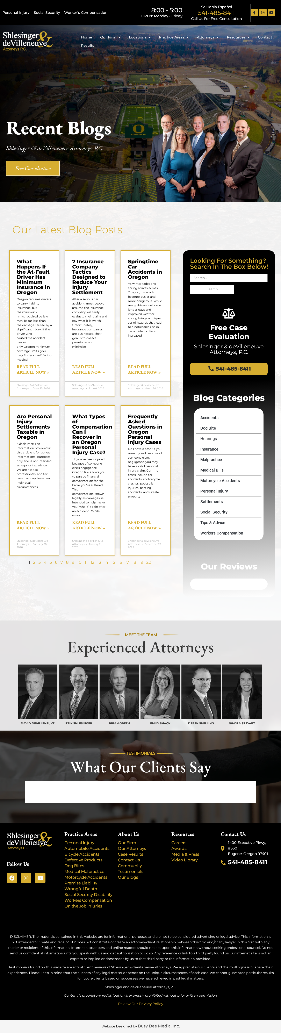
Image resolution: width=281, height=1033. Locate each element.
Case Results (130, 854)
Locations (137, 37)
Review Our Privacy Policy (140, 1004)
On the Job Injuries (83, 906)
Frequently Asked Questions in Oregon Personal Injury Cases (145, 429)
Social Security (47, 12)
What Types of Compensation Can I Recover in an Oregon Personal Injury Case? (92, 434)
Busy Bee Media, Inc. (159, 1026)
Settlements (211, 501)
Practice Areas (171, 37)
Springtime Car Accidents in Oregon (145, 269)
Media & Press (185, 854)
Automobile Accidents (86, 848)
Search (212, 289)
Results (87, 45)
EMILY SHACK (160, 723)
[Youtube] (271, 12)
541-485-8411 (216, 13)
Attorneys (205, 37)
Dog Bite (208, 428)
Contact (265, 37)
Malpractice (211, 459)
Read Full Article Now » (33, 369)
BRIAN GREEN (119, 723)
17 (127, 562)
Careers (178, 842)
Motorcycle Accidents (220, 480)
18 (134, 562)
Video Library (184, 860)
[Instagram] (263, 12)
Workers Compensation (221, 533)
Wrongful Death (80, 888)
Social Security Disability (88, 894)
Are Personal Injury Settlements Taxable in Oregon (34, 426)
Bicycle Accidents (81, 854)
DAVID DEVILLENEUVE (38, 723)
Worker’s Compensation (86, 12)
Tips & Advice (212, 522)
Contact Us (129, 860)
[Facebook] (12, 878)
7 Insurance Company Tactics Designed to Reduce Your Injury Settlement (89, 276)
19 (141, 562)
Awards (179, 848)
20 (148, 562)
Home (86, 37)
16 (120, 562)
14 (106, 562)
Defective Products (83, 860)
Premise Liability (81, 883)
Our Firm (108, 37)
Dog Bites (75, 865)
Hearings (208, 438)
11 (86, 562)
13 (99, 562)
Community (130, 865)
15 (113, 562)
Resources (236, 37)
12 (92, 562)
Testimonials (130, 871)
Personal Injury (16, 12)
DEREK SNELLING (201, 723)
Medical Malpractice (84, 871)
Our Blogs (128, 877)
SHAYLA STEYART (242, 723)
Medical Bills (212, 470)
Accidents (209, 417)
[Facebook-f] (254, 12)
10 (79, 562)
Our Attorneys (132, 848)
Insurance (209, 449)
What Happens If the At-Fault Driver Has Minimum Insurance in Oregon (33, 276)
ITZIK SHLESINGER (78, 723)
